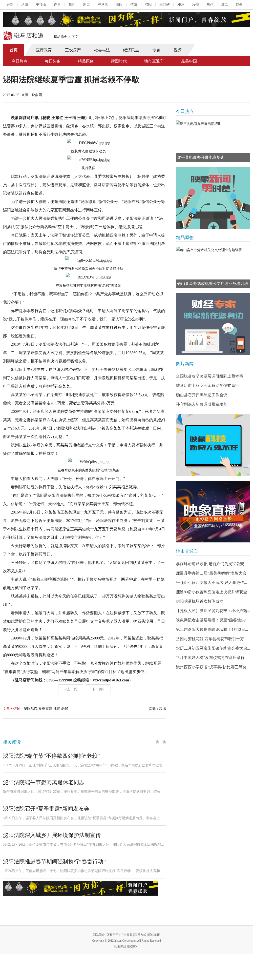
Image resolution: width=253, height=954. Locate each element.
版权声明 (113, 934)
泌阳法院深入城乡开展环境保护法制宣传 (52, 835)
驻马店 (103, 4)
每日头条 (53, 61)
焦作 (210, 4)
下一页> (98, 689)
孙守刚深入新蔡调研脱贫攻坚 (201, 404)
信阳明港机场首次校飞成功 (199, 601)
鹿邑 (224, 4)
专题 (156, 50)
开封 (10, 4)
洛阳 (24, 4)
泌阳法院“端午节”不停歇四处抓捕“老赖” (51, 756)
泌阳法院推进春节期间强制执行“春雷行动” (54, 861)
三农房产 (73, 50)
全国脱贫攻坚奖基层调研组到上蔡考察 (209, 376)
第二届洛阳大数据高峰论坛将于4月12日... (212, 629)
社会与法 (102, 50)
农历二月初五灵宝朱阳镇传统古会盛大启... (213, 648)
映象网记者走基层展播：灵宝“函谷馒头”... (213, 620)
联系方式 (140, 934)
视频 (178, 50)
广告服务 (126, 934)
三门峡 (164, 4)
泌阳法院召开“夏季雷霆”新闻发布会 (46, 809)
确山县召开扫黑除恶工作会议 (201, 395)
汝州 (195, 4)
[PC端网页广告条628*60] (80, 888)
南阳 (119, 4)
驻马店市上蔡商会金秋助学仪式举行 (207, 385)
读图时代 (119, 61)
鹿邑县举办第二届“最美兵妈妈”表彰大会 (211, 573)
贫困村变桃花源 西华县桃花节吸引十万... (211, 639)
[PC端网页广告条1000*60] (126, 19)
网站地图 (154, 934)
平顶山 (41, 4)
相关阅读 (12, 742)
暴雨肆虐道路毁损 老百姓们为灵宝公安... (211, 564)
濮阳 (148, 4)
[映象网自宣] (213, 198)
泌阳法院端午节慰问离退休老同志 (43, 782)
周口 (86, 4)
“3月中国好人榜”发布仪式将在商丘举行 (210, 658)
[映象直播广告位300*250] (213, 511)
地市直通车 (154, 61)
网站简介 (99, 934)
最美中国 (189, 61)
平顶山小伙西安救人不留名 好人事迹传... (211, 582)
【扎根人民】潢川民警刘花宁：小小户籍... (213, 611)
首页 (14, 50)
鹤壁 (239, 4)
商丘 (71, 4)
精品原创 (60, 37)
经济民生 (131, 50)
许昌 (57, 4)
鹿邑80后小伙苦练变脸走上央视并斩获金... (213, 592)
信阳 (133, 4)
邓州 (180, 4)
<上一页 (71, 689)
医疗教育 (44, 50)
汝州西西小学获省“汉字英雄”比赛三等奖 (211, 667)
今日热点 (19, 61)
